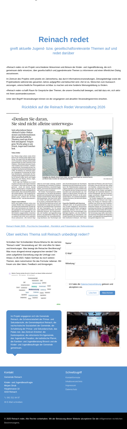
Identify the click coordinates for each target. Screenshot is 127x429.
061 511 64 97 (13, 397)
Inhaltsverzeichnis (73, 381)
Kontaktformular (72, 377)
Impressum (70, 385)
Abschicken (107, 293)
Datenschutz (71, 389)
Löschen (93, 293)
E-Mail (69, 253)
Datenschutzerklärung (91, 284)
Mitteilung (70, 263)
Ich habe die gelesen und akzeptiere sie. (91, 285)
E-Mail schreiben (14, 402)
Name (68, 243)
